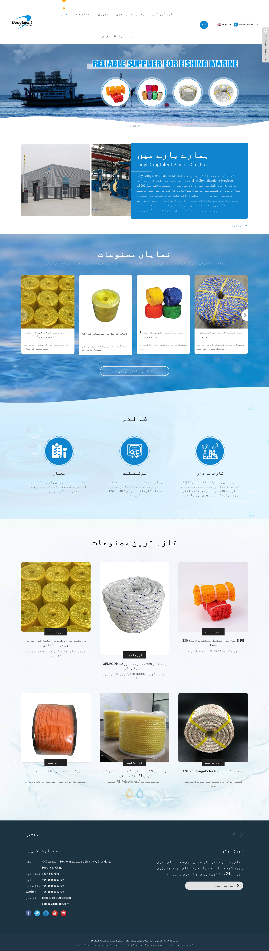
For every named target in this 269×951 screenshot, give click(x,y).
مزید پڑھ (236, 225)
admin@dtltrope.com (55, 903)
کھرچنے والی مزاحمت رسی (131, 944)
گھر (64, 14)
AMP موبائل (171, 940)
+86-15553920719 (53, 879)
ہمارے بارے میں (130, 14)
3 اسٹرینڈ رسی (107, 944)
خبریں (103, 14)
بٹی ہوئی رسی (187, 944)
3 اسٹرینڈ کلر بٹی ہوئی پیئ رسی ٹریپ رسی (162, 334)
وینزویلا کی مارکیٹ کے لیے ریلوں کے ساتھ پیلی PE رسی (134, 773)
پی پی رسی (153, 944)
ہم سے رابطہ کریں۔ (117, 36)
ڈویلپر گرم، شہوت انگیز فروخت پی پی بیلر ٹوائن (44, 334)
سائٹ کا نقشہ (101, 940)
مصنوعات (82, 14)
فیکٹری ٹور (162, 14)
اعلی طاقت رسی (169, 944)
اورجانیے (56, 632)
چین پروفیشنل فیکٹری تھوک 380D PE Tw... (213, 642)
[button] (12, 86)
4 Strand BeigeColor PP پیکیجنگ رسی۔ (213, 771)
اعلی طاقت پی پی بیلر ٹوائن (105, 333)
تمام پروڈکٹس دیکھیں (134, 371)
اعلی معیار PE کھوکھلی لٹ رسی (56, 771)
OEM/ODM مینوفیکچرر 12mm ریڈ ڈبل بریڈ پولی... (135, 665)
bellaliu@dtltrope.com (56, 897)
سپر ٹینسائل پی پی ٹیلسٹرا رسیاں (219, 334)
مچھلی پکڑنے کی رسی (85, 944)
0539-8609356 (50, 873)
